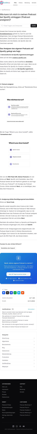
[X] (7, 292)
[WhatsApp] (15, 292)
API (3, 417)
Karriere (4, 394)
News (3, 410)
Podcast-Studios (24, 410)
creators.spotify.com (19, 57)
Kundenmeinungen (7, 407)
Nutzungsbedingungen (8, 412)
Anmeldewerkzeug (6, 34)
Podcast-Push (24, 407)
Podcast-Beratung (25, 405)
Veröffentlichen (6, 9)
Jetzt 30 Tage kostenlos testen (17, 274)
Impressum (5, 389)
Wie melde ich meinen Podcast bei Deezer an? (15, 326)
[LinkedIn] (11, 292)
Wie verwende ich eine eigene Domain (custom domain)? (18, 324)
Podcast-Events (24, 415)
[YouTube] (24, 426)
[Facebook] (3, 292)
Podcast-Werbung (25, 412)
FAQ (21, 387)
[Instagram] (17, 426)
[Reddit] (22, 292)
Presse (4, 392)
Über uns (4, 387)
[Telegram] (18, 292)
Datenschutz (5, 397)
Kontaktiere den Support (8, 248)
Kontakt (22, 392)
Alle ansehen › (31, 309)
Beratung (22, 389)
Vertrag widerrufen (7, 415)
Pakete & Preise (6, 405)
